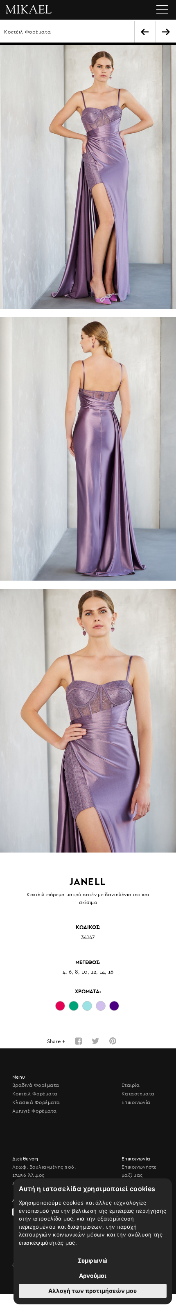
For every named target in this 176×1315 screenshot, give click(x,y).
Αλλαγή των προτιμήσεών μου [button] (92, 1290)
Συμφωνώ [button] (93, 1260)
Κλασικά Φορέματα (36, 1102)
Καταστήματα (138, 1093)
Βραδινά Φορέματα (35, 1085)
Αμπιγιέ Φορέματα (34, 1111)
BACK (145, 32)
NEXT (166, 32)
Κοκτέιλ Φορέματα (27, 31)
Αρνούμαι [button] (92, 1275)
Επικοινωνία (136, 1102)
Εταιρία (131, 1085)
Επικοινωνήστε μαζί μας (139, 1171)
